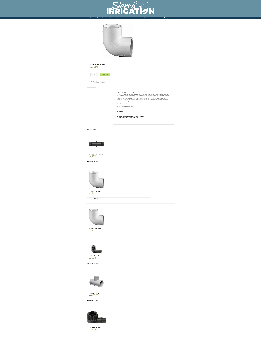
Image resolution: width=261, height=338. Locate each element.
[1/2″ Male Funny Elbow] (96, 249)
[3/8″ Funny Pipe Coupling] (96, 144)
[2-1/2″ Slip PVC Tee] (96, 282)
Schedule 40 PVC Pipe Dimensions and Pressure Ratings (131, 119)
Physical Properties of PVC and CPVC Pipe (127, 117)
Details (96, 161)
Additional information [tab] (94, 91)
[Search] (164, 18)
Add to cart (105, 74)
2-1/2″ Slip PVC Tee (94, 293)
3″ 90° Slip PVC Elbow (95, 228)
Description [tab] (91, 89)
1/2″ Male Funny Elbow (95, 256)
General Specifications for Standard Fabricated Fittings (130, 116)
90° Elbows (99, 82)
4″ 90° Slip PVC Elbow (95, 191)
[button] (143, 111)
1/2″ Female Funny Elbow (96, 327)
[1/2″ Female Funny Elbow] (96, 317)
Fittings (104, 82)
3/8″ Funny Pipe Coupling (96, 154)
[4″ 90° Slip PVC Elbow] (96, 180)
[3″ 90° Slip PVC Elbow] (96, 217)
